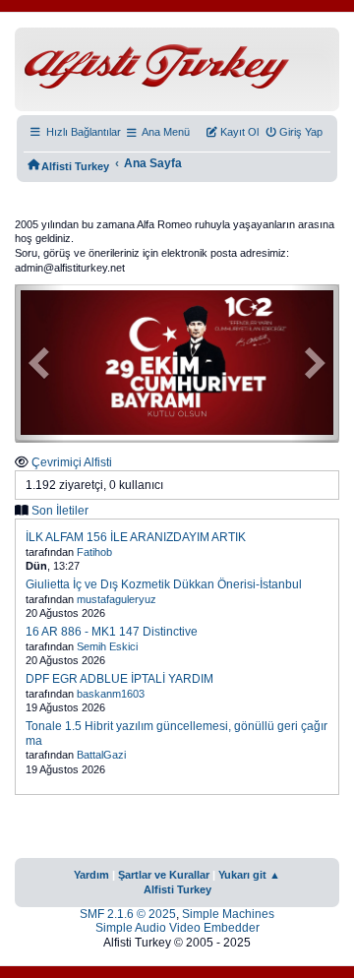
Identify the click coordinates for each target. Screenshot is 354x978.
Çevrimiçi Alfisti (71, 462)
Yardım (91, 875)
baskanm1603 (111, 694)
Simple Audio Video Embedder (177, 928)
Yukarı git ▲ (249, 875)
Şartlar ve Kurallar (163, 875)
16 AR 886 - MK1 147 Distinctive (112, 632)
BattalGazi (101, 755)
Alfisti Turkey (177, 889)
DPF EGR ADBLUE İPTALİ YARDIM (119, 679)
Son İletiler (59, 511)
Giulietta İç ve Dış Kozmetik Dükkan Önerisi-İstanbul (164, 584)
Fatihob (94, 552)
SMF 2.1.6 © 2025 (128, 914)
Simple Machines (228, 914)
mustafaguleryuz (116, 599)
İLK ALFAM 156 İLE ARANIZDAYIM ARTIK (136, 537)
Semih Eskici (107, 646)
